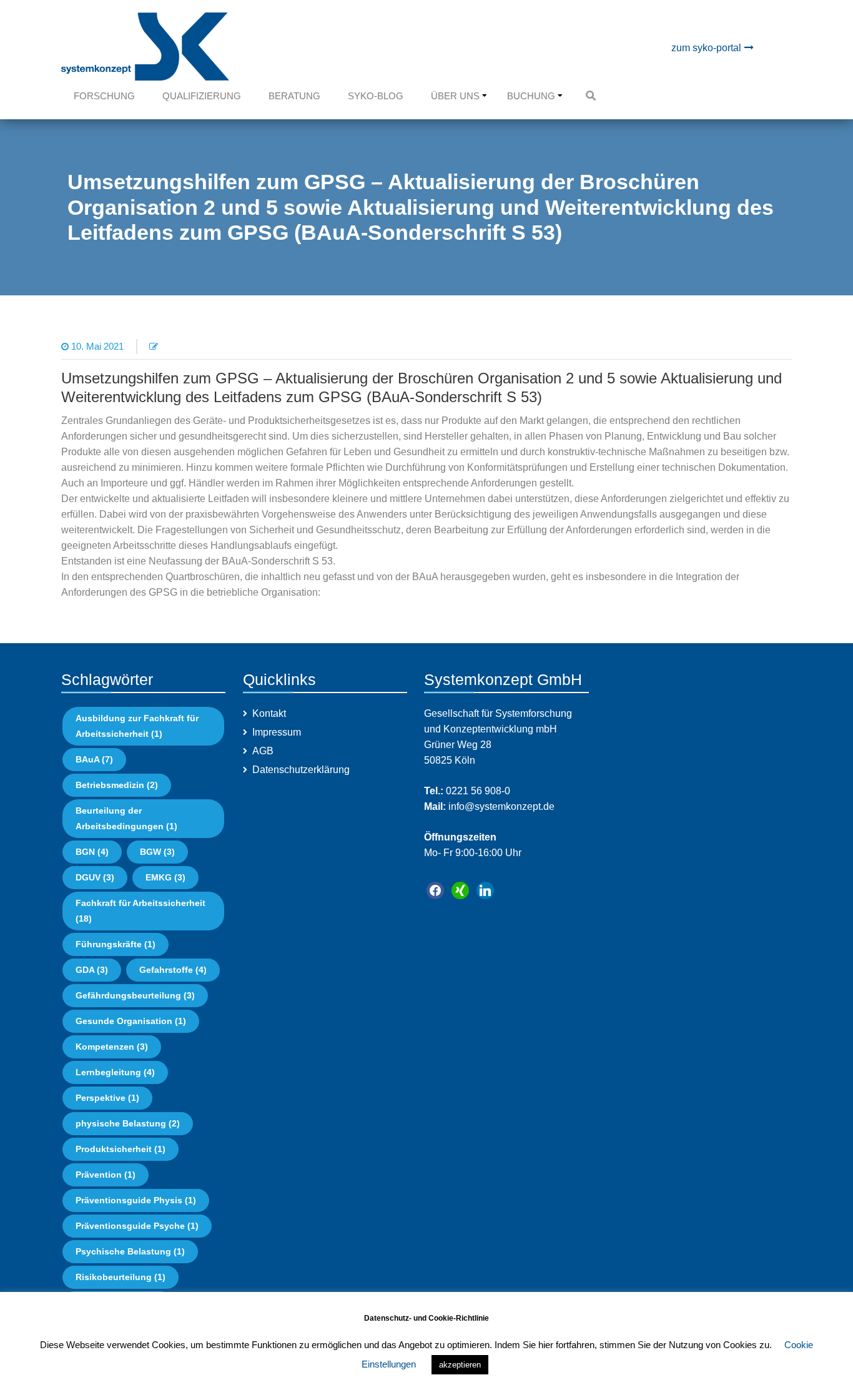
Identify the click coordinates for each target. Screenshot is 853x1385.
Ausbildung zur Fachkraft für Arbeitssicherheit (137, 726)
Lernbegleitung (115, 1072)
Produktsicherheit (120, 1149)
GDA (92, 970)
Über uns (455, 96)
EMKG (165, 877)
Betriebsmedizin (117, 785)
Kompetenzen (112, 1047)
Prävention (106, 1175)
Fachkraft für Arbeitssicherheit (140, 911)
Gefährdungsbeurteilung (135, 995)
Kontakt (269, 713)
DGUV (95, 877)
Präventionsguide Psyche (137, 1226)
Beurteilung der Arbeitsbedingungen (126, 818)
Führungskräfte (115, 944)
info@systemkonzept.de (500, 806)
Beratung (294, 96)
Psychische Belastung (130, 1251)
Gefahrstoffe (173, 970)
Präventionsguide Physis (136, 1200)
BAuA (94, 759)
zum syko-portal (706, 47)
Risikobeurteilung (120, 1277)
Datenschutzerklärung (301, 769)
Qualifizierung (201, 96)
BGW (157, 852)
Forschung (104, 96)
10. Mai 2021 (97, 346)
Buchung (531, 96)
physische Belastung (128, 1123)
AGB (263, 751)
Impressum (276, 732)
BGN (92, 852)
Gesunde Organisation (131, 1021)
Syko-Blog (375, 96)
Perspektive (107, 1098)
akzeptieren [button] (460, 1364)
